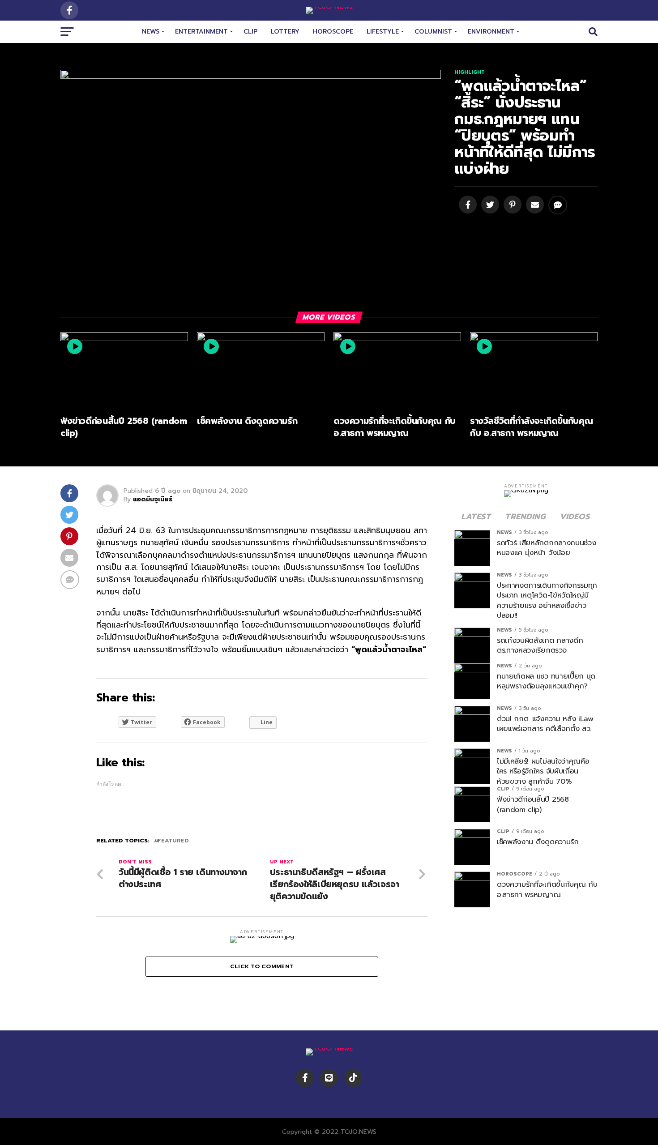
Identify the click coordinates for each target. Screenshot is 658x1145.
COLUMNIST (433, 31)
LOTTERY (285, 31)
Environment (491, 31)
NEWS (150, 31)
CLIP (250, 31)
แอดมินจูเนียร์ (152, 499)
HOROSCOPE (333, 31)
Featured (173, 841)
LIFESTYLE (383, 31)
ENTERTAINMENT (201, 31)
